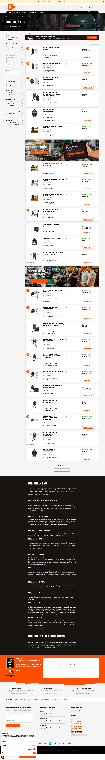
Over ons (29, 699)
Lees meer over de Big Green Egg (35, 628)
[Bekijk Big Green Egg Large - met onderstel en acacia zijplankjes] (62, 258)
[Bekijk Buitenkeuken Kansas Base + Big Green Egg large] (62, 184)
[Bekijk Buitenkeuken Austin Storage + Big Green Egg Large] (62, 199)
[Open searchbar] (96, 12)
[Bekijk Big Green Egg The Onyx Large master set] (62, 53)
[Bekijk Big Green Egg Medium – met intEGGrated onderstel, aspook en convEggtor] (62, 360)
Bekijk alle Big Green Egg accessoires (36, 649)
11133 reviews (92, 660)
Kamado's (14, 16)
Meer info (29, 741)
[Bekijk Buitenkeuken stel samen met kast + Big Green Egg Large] (62, 391)
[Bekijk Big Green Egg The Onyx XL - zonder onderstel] (62, 313)
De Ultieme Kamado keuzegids (12, 35)
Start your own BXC (73, 750)
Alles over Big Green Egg (11, 37)
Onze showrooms (45, 699)
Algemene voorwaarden (59, 750)
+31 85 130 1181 (77, 723)
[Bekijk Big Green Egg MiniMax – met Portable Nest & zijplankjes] (62, 344)
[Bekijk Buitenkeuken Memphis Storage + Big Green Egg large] (62, 169)
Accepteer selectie (10, 757)
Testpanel (65, 699)
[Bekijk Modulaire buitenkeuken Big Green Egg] (62, 229)
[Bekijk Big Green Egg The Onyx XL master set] (62, 375)
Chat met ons (77, 719)
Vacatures (36, 699)
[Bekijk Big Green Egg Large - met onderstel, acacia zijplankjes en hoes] (62, 329)
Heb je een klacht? (78, 728)
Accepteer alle (27, 757)
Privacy (66, 750)
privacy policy (11, 737)
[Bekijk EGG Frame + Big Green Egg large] (62, 242)
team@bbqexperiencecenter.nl (80, 726)
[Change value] (21, 73)
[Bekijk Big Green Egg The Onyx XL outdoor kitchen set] (62, 296)
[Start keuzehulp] (62, 150)
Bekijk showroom (44, 714)
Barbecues (8, 16)
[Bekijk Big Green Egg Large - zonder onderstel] (62, 115)
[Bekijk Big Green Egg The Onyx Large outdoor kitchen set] (62, 214)
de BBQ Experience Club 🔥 (59, 1)
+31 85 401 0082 (77, 721)
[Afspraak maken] (62, 276)
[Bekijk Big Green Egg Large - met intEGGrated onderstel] (62, 406)
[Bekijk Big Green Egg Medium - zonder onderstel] (62, 454)
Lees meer (18, 26)
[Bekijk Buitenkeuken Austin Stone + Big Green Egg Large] (62, 131)
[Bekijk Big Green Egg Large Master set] (62, 67)
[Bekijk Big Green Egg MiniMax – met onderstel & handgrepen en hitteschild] (62, 421)
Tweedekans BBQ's (10, 39)
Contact (16, 699)
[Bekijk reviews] (78, 4)
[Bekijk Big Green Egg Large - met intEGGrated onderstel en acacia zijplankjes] (62, 438)
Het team (23, 699)
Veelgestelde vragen (56, 699)
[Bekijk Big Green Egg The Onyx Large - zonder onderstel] (62, 82)
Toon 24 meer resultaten (62, 470)
